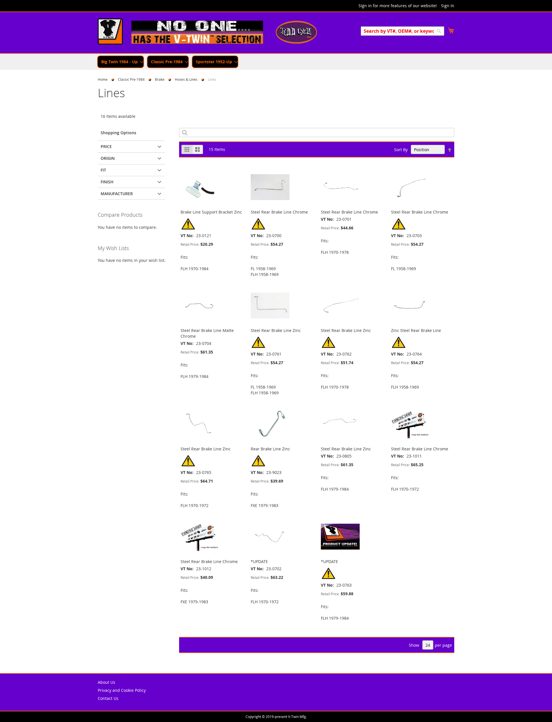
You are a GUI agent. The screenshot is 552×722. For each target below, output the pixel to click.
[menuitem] (120, 61)
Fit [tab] (103, 170)
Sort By (401, 149)
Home (103, 79)
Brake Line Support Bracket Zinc (211, 212)
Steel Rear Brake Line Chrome (279, 212)
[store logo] (110, 32)
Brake (159, 79)
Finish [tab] (107, 182)
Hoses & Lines (186, 79)
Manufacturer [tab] (117, 193)
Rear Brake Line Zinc (270, 449)
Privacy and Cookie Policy (122, 690)
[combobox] (402, 31)
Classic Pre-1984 (131, 79)
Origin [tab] (108, 158)
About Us (106, 682)
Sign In (447, 5)
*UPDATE (259, 561)
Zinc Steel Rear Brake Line (416, 330)
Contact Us (108, 698)
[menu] (276, 62)
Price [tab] (106, 146)
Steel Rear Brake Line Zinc (276, 330)
